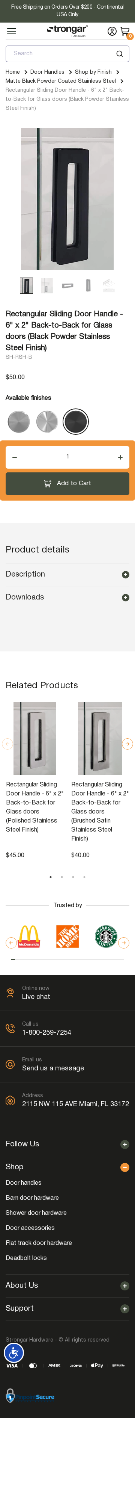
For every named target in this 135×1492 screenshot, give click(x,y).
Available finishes (28, 398)
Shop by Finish (93, 72)
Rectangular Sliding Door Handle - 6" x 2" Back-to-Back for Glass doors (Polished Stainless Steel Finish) (35, 807)
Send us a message (53, 1068)
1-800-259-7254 (46, 1033)
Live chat (36, 997)
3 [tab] (73, 877)
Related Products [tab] (42, 686)
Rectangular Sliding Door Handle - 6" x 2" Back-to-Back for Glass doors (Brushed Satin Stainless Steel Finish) (100, 812)
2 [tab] (62, 877)
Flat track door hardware (39, 1243)
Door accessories (30, 1228)
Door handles (24, 1183)
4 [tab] (84, 877)
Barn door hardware (32, 1198)
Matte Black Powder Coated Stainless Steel (61, 81)
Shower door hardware (36, 1213)
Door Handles (47, 72)
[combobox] (67, 54)
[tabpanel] (35, 781)
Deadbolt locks (26, 1258)
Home (13, 72)
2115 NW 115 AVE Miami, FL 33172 (75, 1104)
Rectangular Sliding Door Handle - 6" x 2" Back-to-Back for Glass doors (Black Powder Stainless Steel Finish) (67, 99)
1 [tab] (50, 877)
